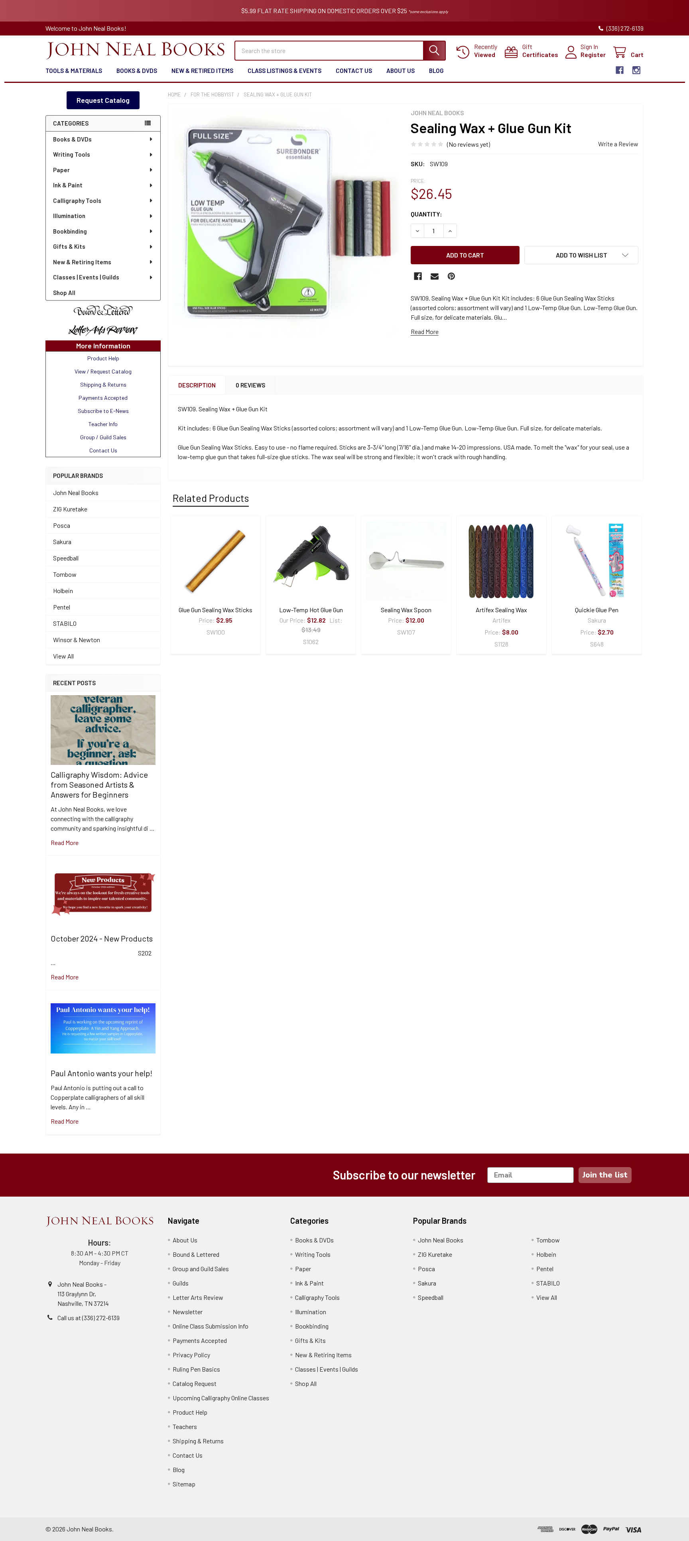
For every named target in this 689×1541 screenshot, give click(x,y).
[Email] (434, 276)
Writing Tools (71, 154)
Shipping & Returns (198, 1441)
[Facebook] (619, 70)
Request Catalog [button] (103, 100)
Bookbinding (70, 231)
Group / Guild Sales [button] (103, 437)
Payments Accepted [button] (103, 397)
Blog (436, 70)
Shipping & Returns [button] (103, 384)
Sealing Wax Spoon (406, 609)
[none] (287, 223)
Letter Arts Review (198, 1297)
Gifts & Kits (69, 246)
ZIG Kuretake (70, 509)
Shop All (64, 292)
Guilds (181, 1283)
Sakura (62, 541)
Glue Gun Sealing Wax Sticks (215, 609)
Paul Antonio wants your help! (101, 1073)
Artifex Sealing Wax (501, 609)
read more (65, 842)
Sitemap (184, 1484)
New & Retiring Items (82, 261)
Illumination (69, 215)
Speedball (66, 558)
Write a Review (618, 143)
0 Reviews (250, 385)
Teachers (185, 1426)
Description (197, 385)
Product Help (190, 1412)
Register (593, 54)
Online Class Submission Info (210, 1326)
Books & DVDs (136, 70)
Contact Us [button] (103, 450)
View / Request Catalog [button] (103, 371)
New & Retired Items (202, 70)
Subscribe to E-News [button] (103, 410)
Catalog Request (195, 1383)
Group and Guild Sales (201, 1268)
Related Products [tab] (211, 498)
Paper (61, 169)
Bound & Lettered (196, 1254)
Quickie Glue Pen (596, 609)
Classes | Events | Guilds (86, 277)
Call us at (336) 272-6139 (88, 1317)
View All (63, 656)
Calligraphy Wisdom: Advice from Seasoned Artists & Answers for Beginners (99, 784)
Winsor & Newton (76, 639)
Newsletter (188, 1311)
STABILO (65, 623)
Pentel (61, 607)
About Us (400, 70)
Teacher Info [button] (103, 424)
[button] (103, 310)
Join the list (605, 1175)
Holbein (63, 590)
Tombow (65, 574)
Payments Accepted (200, 1340)
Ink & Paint (68, 185)
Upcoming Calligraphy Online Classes (221, 1397)
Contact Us (354, 70)
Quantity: (426, 214)
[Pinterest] (451, 276)
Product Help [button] (103, 358)
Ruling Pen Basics (196, 1369)
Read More (425, 331)
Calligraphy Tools (77, 200)
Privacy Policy (191, 1354)
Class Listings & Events (284, 70)
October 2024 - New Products (102, 938)
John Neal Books (75, 492)
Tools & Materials (73, 70)
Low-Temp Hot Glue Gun (311, 609)
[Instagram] (636, 70)
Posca (61, 525)
